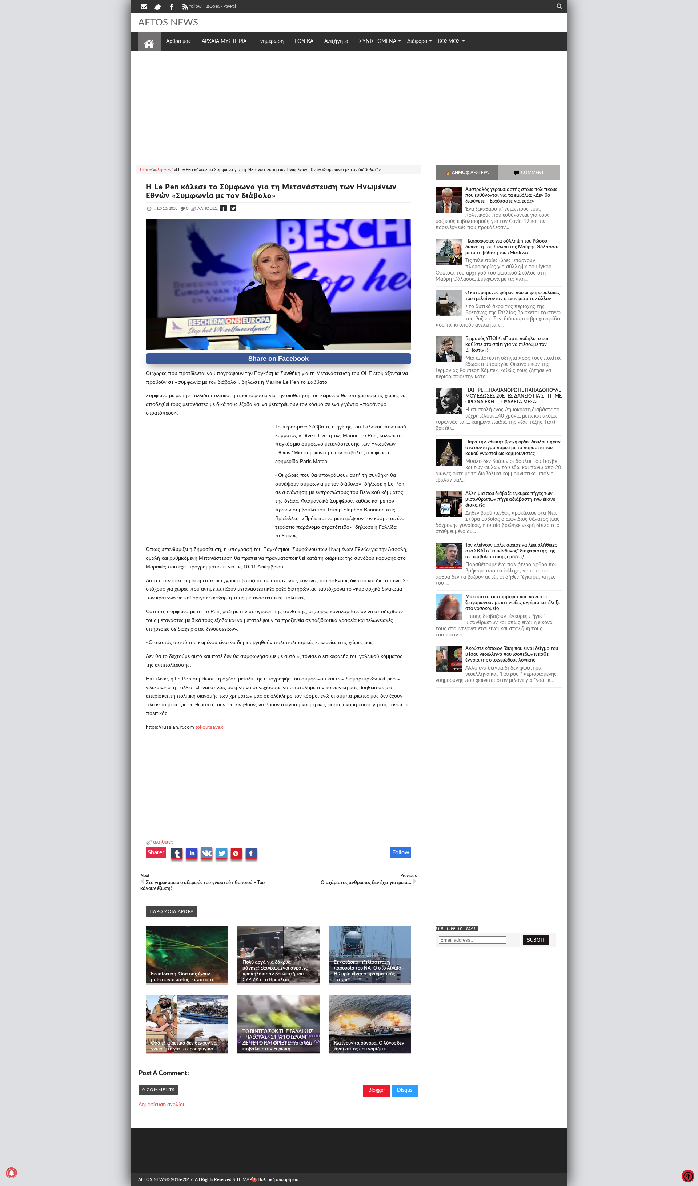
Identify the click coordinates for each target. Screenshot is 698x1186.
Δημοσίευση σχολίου (162, 1104)
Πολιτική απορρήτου (278, 1179)
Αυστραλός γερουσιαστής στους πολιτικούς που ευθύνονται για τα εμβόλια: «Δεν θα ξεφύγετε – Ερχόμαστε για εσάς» (511, 195)
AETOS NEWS (168, 22)
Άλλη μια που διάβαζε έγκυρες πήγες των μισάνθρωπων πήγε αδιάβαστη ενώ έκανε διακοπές (510, 499)
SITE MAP (242, 1179)
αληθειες (163, 842)
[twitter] (157, 6)
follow (195, 6)
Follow (400, 852)
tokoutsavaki (210, 727)
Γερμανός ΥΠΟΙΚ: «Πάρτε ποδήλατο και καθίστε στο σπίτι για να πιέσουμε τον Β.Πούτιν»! (507, 344)
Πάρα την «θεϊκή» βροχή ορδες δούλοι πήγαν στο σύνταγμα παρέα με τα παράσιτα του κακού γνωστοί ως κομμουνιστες (513, 448)
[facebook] (171, 6)
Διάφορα (417, 41)
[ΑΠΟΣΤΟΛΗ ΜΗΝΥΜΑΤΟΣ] (144, 6)
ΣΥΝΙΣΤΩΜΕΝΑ (377, 41)
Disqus (404, 1090)
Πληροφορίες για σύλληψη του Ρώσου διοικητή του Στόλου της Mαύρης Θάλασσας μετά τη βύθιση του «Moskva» (512, 247)
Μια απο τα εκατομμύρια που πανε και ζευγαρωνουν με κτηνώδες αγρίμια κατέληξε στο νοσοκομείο (512, 603)
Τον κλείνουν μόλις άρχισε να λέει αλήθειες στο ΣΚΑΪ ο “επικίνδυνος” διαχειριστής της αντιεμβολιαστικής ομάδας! (511, 551)
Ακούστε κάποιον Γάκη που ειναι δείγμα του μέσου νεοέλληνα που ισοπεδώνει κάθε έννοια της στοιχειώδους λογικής (511, 654)
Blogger (376, 1090)
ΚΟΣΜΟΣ (449, 41)
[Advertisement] (349, 107)
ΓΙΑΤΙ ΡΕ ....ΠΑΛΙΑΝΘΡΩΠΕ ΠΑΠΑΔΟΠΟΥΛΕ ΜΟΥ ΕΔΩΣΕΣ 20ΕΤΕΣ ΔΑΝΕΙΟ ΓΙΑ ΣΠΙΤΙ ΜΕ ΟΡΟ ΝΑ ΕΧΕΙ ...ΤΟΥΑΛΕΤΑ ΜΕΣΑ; (513, 396)
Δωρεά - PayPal (221, 6)
